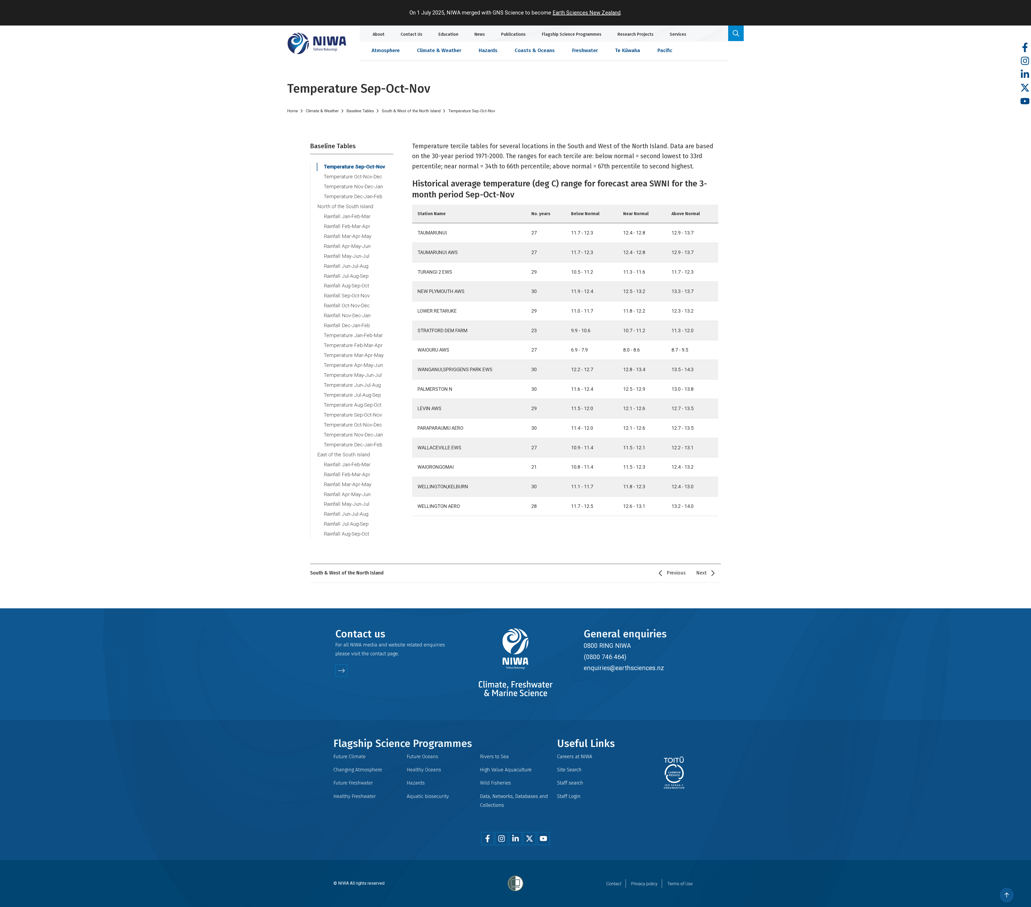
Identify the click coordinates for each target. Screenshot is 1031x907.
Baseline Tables (360, 111)
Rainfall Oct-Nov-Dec (347, 306)
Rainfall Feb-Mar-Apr (347, 226)
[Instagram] (1025, 61)
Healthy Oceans (424, 770)
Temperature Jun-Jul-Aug (352, 385)
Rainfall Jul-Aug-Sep (346, 276)
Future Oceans (422, 756)
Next (701, 573)
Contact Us (411, 34)
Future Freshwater (353, 783)
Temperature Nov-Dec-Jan (353, 187)
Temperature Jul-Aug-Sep (352, 395)
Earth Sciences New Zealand (586, 12)
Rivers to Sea (494, 756)
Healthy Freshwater (354, 796)
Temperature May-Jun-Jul (353, 375)
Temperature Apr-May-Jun (353, 365)
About (378, 34)
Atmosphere (386, 50)
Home (292, 111)
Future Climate (349, 756)
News (479, 34)
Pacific (664, 50)
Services (678, 34)
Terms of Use (680, 883)
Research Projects (636, 34)
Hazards (488, 50)
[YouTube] (1025, 101)
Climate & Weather (439, 50)
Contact (613, 883)
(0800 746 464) (605, 657)
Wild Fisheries (495, 783)
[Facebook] (1025, 48)
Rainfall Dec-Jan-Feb (347, 325)
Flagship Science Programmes (571, 34)
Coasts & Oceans (535, 50)
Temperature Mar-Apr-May (354, 355)
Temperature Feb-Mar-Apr (353, 345)
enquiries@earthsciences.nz (624, 668)
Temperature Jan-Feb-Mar (353, 335)
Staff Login (568, 796)
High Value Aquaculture (506, 770)
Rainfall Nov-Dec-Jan (347, 316)
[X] (1025, 88)
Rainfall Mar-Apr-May (347, 236)
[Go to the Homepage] (316, 43)
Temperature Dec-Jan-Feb (353, 197)
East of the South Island (343, 455)
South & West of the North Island (411, 111)
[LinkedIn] (1025, 74)
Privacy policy (644, 883)
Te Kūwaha (627, 50)
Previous (676, 573)
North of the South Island (345, 206)
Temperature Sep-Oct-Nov (354, 167)
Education (448, 34)
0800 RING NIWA (607, 645)
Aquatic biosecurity (428, 796)
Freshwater (585, 50)
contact (378, 654)
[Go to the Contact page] (341, 670)
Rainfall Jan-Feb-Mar (347, 216)
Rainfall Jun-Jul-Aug (346, 266)
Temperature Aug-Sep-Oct (353, 405)
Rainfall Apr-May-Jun (347, 246)
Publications (513, 34)
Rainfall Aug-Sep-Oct (346, 286)
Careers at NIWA (574, 756)
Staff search (570, 783)
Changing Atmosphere (357, 770)
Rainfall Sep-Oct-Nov (347, 296)
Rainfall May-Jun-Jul (346, 256)
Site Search (569, 770)
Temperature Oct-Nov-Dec (353, 177)
